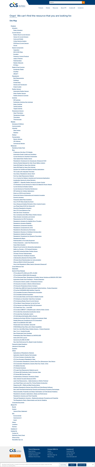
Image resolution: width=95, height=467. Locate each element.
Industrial (14, 128)
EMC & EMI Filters (18, 52)
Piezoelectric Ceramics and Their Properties (25, 396)
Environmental (17, 415)
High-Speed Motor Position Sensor (22, 158)
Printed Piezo (17, 82)
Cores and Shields (18, 39)
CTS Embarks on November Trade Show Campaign (27, 299)
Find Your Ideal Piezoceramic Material (23, 176)
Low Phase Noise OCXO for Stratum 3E (24, 206)
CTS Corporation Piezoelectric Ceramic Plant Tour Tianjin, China (30, 363)
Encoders (15, 54)
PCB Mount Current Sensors (21, 43)
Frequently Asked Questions (19, 344)
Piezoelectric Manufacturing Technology (24, 229)
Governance (16, 418)
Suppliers (14, 348)
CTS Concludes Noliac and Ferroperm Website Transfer (28, 296)
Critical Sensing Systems (19, 41)
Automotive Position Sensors (21, 91)
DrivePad (15, 71)
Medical (14, 135)
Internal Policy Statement (20, 411)
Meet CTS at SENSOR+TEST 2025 (22, 322)
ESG (13, 413)
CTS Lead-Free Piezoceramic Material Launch (25, 370)
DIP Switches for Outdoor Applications (23, 191)
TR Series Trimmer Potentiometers (22, 253)
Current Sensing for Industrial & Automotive (25, 156)
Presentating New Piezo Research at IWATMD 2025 (27, 335)
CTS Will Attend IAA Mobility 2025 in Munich (25, 316)
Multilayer (16, 80)
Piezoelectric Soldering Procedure (22, 234)
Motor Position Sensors (19, 93)
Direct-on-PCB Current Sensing (22, 193)
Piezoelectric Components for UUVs (23, 227)
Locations (14, 424)
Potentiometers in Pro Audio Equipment (24, 240)
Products (13, 26)
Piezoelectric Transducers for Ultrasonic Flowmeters (27, 236)
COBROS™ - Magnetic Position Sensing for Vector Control (29, 182)
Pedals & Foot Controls (18, 67)
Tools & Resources (34, 449)
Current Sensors (16, 32)
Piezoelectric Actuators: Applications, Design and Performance (30, 393)
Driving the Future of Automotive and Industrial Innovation (29, 195)
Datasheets (15, 268)
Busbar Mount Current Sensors (21, 34)
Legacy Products (17, 58)
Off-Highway (17, 141)
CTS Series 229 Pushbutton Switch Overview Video (27, 372)
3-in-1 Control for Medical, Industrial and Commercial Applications (31, 178)
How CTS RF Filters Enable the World (23, 201)
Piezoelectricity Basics (19, 238)
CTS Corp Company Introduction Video (24, 357)
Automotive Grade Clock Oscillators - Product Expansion (28, 279)
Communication (16, 126)
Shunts (15, 45)
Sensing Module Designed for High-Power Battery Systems (29, 163)
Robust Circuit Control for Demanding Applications (27, 247)
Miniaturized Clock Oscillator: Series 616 (24, 324)
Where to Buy (15, 437)
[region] (47, 465)
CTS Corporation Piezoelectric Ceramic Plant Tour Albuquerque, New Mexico (34, 361)
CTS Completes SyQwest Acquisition (23, 294)
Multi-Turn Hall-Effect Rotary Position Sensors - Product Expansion (31, 329)
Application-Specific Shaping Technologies (25, 355)
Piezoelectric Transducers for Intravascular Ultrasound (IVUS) (29, 161)
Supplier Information (33, 454)
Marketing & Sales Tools (18, 148)
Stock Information (70, 456)
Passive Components (17, 47)
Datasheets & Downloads (34, 453)
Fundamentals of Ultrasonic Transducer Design (26, 376)
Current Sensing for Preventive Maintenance (25, 189)
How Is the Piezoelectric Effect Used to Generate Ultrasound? (30, 264)
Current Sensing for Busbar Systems (23, 186)
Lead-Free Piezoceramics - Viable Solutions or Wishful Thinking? (30, 381)
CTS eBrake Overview (19, 365)
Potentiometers (17, 60)
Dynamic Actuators (18, 197)
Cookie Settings (63, 464)
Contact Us (14, 431)
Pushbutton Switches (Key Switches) (23, 102)
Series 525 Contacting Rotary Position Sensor (25, 251)
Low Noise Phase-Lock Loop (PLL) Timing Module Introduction (30, 383)
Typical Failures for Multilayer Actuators (24, 255)
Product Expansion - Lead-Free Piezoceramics (25, 242)
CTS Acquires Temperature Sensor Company (25, 286)
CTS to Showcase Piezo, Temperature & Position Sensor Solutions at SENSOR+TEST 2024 (37, 277)
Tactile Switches (17, 106)
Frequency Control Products (21, 56)
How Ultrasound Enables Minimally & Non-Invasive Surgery (29, 204)
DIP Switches (16, 100)
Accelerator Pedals (18, 69)
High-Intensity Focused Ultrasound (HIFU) (24, 378)
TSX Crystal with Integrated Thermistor (23, 171)
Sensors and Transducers (20, 84)
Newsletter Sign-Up (17, 439)
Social (15, 420)
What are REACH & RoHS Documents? (23, 262)
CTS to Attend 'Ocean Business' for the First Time (26, 303)
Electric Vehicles (17, 139)
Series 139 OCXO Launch (20, 337)
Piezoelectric (15, 76)
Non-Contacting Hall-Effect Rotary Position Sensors (27, 214)
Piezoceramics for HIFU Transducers (23, 219)
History (14, 422)
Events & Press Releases (18, 271)
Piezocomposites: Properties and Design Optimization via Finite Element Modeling (35, 391)
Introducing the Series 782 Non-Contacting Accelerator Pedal (30, 318)
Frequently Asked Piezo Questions (22, 199)
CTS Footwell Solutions (19, 368)
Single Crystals (17, 87)
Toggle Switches (17, 108)
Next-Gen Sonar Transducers (21, 212)
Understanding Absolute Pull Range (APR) (24, 257)
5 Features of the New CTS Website (22, 152)
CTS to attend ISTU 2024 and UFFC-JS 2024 (25, 273)
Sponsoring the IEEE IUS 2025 (21, 339)
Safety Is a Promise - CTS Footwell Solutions (25, 249)
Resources (13, 145)
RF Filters (15, 65)
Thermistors (16, 117)
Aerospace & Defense (18, 124)
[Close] (93, 464)
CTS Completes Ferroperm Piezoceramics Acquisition (27, 292)
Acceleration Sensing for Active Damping (24, 180)
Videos (14, 350)
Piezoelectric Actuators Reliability (22, 223)
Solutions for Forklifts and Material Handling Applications (28, 169)
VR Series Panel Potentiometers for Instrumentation (27, 260)
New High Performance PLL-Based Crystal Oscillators (27, 342)
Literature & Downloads (18, 346)
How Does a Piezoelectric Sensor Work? (24, 173)
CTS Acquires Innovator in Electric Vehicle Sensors (27, 283)
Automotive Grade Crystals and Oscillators (24, 154)
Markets (13, 122)
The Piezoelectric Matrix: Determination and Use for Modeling (30, 400)
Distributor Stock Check (18, 435)
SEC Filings (69, 454)
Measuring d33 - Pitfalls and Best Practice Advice (26, 385)
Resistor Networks (18, 63)
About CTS (14, 405)
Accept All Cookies (82, 464)
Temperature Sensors (18, 111)
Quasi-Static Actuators (19, 245)
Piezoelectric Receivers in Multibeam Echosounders (27, 232)
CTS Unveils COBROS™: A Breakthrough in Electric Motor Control (31, 309)
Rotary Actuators (17, 30)
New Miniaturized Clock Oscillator (22, 333)
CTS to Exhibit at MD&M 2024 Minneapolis (24, 275)
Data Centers (16, 130)
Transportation (16, 137)
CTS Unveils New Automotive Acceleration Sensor (26, 311)
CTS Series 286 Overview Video (21, 374)
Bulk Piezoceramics (18, 78)
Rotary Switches (17, 104)
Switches (14, 98)
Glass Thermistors (18, 113)
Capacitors (16, 50)
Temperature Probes (18, 115)
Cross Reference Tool (18, 266)
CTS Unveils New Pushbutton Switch (23, 314)
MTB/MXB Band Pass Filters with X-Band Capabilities (27, 327)
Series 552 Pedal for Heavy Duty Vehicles (24, 165)
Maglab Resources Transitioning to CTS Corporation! (27, 320)
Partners (14, 426)
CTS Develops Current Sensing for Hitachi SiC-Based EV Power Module (32, 184)
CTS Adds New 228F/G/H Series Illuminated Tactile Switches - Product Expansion (35, 288)
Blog (13, 150)
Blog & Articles (31, 451)
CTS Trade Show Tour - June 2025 (22, 307)
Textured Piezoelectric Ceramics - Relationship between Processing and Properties (35, 398)
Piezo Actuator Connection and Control (24, 217)
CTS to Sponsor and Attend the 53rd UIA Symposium (27, 305)
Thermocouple (17, 119)
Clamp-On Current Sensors (20, 37)
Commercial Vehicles (19, 143)
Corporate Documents (18, 402)
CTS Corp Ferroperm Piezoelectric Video (24, 359)
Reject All (72, 464)
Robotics (15, 132)
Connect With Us (53, 449)
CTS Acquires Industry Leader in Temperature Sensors (27, 281)
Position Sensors (16, 89)
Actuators (14, 28)
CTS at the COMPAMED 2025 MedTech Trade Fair (26, 290)
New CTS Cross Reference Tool (21, 210)
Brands (14, 407)
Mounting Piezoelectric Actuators (22, 208)
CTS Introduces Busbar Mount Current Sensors (26, 301)
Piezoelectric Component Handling (22, 225)
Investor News (69, 453)
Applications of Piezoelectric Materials (23, 353)
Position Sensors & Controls (20, 95)
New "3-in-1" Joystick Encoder (21, 331)
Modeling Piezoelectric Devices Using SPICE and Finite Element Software (33, 387)
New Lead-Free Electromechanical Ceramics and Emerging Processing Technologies (36, 389)
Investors (13, 429)
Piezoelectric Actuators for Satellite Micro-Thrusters (27, 221)
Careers (14, 409)
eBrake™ (15, 73)
